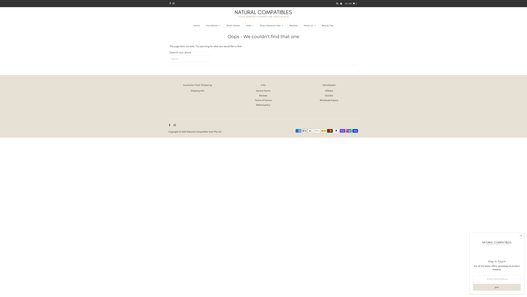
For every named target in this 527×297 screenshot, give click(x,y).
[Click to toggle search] (337, 3)
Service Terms (263, 90)
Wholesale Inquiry (329, 100)
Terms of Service (263, 100)
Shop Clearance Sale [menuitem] (270, 25)
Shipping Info (197, 90)
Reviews (263, 95)
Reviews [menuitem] (293, 25)
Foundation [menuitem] (212, 25)
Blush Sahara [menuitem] (233, 25)
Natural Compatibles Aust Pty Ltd (204, 131)
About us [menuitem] (308, 25)
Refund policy (263, 104)
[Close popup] (521, 235)
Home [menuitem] (197, 25)
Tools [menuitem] (248, 25)
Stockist (329, 95)
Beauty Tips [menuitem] (327, 25)
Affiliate (329, 90)
